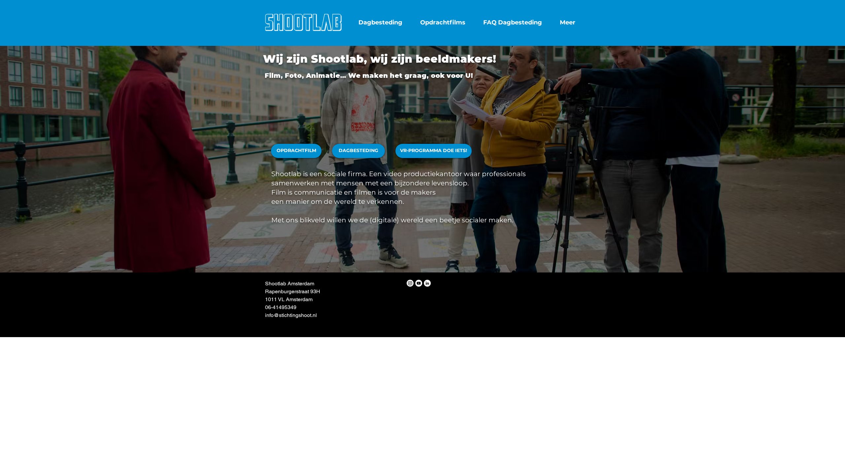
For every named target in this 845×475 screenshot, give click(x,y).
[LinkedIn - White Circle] (427, 283)
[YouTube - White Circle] (418, 283)
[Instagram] (410, 283)
